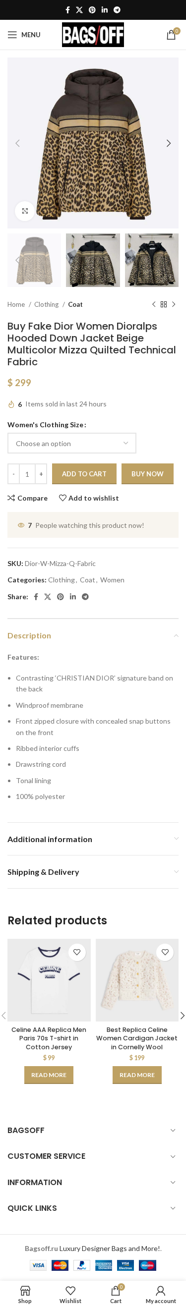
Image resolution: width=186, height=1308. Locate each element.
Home (16, 304)
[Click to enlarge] (25, 211)
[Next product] (174, 305)
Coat (75, 304)
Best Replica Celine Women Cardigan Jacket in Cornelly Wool (137, 1038)
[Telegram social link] (117, 9)
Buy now (147, 474)
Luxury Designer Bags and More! (110, 1248)
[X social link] (79, 9)
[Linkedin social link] (105, 9)
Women (112, 579)
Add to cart (84, 474)
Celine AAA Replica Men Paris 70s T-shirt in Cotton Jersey (48, 1038)
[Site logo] (93, 34)
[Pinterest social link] (92, 9)
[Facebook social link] (67, 9)
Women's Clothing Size (45, 424)
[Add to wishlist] (77, 952)
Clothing (47, 304)
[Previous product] (154, 305)
